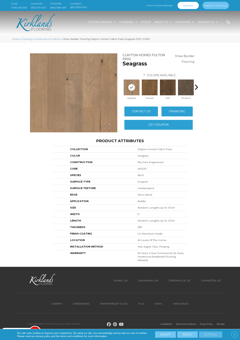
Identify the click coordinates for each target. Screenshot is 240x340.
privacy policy (42, 336)
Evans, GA (121, 280)
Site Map (220, 324)
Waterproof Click (114, 303)
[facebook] (109, 325)
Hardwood (40, 39)
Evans (14, 3)
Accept (165, 334)
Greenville (56, 3)
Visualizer (188, 5)
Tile (141, 303)
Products (55, 39)
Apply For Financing (216, 5)
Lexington (76, 3)
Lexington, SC (211, 280)
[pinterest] (115, 325)
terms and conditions (71, 336)
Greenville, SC (179, 280)
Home (16, 39)
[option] (150, 89)
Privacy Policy (206, 324)
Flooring (27, 39)
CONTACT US (141, 111)
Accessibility (166, 324)
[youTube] (121, 325)
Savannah (36, 3)
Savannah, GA (148, 280)
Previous (121, 87)
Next (196, 87)
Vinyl (159, 303)
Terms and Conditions (186, 324)
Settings (210, 334)
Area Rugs (181, 303)
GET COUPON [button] (158, 124)
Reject (187, 334)
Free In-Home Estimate (160, 5)
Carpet (57, 303)
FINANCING (177, 111)
